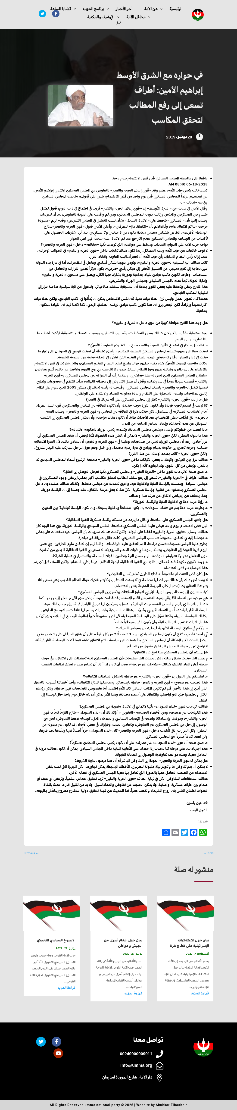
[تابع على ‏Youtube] (58, 1053)
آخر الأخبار (124, 8)
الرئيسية (176, 8)
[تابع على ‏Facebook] (56, 1042)
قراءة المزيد (200, 993)
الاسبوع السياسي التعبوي (56, 940)
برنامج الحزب (93, 8)
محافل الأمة (136, 17)
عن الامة (151, 8)
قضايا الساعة (60, 8)
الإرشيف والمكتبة (101, 17)
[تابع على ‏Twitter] (42, 13)
